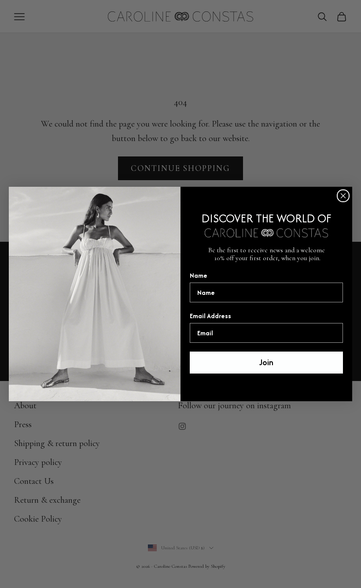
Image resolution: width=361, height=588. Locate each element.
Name (198, 275)
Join (266, 362)
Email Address (210, 315)
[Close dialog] (343, 195)
